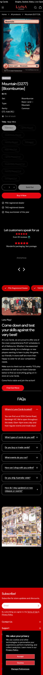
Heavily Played (13, 143)
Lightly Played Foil (14, 158)
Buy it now (21, 195)
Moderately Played (14, 136)
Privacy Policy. (12, 650)
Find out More (13, 388)
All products (16, 14)
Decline (20, 663)
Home (4, 14)
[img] (21, 234)
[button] (19, 269)
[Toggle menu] (2, 7)
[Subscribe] (38, 605)
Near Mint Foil (12, 150)
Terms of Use (32, 612)
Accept (20, 656)
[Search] (35, 7)
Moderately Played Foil (15, 165)
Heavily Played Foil (14, 172)
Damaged (30, 143)
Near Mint (10, 128)
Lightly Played (28, 128)
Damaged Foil (12, 179)
